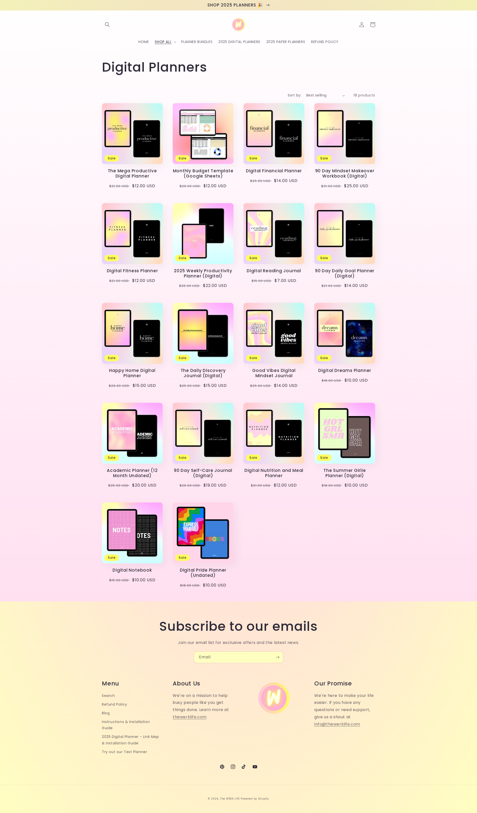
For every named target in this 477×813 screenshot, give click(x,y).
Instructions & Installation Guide (126, 724)
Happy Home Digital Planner (132, 373)
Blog (106, 713)
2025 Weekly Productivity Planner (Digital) (203, 273)
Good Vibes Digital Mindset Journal (274, 373)
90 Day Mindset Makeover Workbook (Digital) (344, 173)
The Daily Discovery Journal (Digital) (203, 373)
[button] (107, 24)
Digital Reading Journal (274, 270)
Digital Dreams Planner (344, 370)
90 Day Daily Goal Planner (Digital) (345, 273)
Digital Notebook (132, 570)
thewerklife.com (190, 717)
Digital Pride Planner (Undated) (203, 573)
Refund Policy (114, 704)
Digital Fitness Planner (132, 270)
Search (108, 695)
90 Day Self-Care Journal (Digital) (203, 473)
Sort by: (294, 95)
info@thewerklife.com (337, 724)
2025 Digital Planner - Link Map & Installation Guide (130, 739)
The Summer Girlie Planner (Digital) (344, 473)
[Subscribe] (277, 657)
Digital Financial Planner (274, 171)
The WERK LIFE (230, 799)
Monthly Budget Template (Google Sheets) (203, 173)
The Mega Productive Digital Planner (132, 173)
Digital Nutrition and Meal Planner (273, 473)
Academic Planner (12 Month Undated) (132, 473)
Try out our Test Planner (124, 751)
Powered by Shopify (255, 799)
